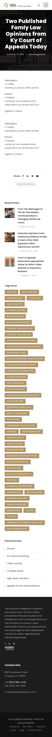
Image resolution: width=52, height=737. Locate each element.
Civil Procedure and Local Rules (24, 359)
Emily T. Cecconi (17, 413)
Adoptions (29, 292)
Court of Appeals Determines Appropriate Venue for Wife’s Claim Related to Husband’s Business (31, 264)
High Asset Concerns (18, 578)
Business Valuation (18, 322)
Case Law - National (19, 334)
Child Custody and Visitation (24, 346)
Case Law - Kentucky (20, 328)
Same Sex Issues (16, 504)
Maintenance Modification (22, 456)
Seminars (13, 510)
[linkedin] (9, 643)
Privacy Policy (34, 730)
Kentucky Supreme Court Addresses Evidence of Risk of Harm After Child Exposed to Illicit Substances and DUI (32, 240)
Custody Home (16, 377)
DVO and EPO (15, 401)
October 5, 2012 (15, 54)
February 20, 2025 (29, 251)
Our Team (27, 726)
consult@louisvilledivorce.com (20, 692)
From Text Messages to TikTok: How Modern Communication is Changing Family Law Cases (30, 216)
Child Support (16, 353)
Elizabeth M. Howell (19, 407)
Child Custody (14, 563)
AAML (11, 292)
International (31, 431)
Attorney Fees (16, 310)
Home (11, 431)
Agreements (15, 298)
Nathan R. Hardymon (19, 474)
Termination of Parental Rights (25, 522)
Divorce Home (16, 389)
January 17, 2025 (29, 275)
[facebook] (5, 643)
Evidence (13, 419)
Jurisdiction (15, 437)
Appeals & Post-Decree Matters (23, 585)
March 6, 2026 (27, 227)
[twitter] (14, 643)
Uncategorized (37, 54)
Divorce (11, 548)
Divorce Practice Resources (23, 395)
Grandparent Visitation (21, 425)
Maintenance (15, 450)
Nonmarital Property (19, 486)
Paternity (14, 492)
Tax (29, 510)
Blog (22, 730)
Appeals (35, 298)
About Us (14, 726)
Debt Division (15, 383)
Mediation (14, 468)
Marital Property (17, 462)
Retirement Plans (17, 498)
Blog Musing (15, 316)
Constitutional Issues (20, 371)
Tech (11, 516)
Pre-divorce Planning (18, 556)
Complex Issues (15, 571)
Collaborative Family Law (21, 365)
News (12, 480)
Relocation (34, 492)
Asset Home (14, 304)
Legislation (15, 444)
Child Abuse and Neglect (21, 340)
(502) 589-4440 (17, 682)
